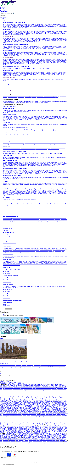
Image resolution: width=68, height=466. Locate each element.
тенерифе (7, 433)
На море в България (7, 205)
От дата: (1, 310)
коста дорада (47, 436)
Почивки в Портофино (30, 38)
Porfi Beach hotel (39, 165)
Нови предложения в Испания (29, 54)
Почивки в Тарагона (43, 61)
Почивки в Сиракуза (22, 40)
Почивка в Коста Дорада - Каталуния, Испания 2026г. (33, 46)
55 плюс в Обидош (19, 256)
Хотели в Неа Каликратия (20, 144)
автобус (30, 440)
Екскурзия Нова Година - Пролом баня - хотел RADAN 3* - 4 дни (44, 420)
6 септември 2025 (6, 243)
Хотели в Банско (6, 199)
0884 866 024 (2, 7)
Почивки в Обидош (21, 79)
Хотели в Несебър (59, 207)
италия (25, 433)
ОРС (16, 383)
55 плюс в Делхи (11, 300)
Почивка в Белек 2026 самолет (32, 177)
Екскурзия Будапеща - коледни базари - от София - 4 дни (40, 409)
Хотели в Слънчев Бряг (58, 208)
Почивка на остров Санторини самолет (16, 130)
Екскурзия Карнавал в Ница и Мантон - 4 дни (23, 398)
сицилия (11, 433)
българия (13, 440)
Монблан (21, 191)
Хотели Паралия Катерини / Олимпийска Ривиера (14, 151)
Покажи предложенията (4, 312)
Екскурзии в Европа (24, 183)
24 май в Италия (19, 34)
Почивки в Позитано (29, 41)
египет (62, 433)
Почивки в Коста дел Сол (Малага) (11, 63)
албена (37, 441)
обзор (27, 441)
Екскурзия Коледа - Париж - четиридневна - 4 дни (12, 414)
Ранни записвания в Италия (58, 31)
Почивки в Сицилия (51, 39)
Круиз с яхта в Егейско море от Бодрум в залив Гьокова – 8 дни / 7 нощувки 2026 (45, 116)
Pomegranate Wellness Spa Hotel (36, 164)
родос (56, 438)
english (54, 441)
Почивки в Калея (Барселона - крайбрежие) (23, 62)
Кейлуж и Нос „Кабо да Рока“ (16, 194)
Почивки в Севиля (35, 61)
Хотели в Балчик (12, 207)
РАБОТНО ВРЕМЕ (12, 442)
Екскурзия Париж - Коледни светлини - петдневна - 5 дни (23, 416)
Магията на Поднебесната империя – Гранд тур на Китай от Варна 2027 (38, 101)
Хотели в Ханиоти (6, 143)
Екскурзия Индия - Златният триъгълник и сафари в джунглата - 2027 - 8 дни (40, 402)
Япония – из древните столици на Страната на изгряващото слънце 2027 (35, 102)
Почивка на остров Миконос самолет (52, 129)
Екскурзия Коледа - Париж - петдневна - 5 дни (50, 412)
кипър (37, 435)
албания (51, 436)
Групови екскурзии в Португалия (9, 72)
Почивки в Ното (23, 39)
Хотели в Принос (9, 158)
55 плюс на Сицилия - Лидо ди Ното (43, 263)
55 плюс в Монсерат (58, 249)
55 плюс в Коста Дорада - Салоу (52, 248)
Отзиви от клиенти (3, 382)
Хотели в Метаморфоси (16, 148)
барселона (43, 433)
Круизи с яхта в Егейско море (9, 114)
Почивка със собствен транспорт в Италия (17, 32)
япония (7, 434)
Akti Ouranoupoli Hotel (27, 164)
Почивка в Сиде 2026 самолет (43, 177)
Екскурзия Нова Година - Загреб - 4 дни (24, 420)
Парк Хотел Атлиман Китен (44, 218)
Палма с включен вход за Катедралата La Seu (33, 188)
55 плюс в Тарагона (23, 250)
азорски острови (54, 440)
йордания (5, 437)
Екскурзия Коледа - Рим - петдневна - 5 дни (48, 413)
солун (7, 442)
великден (20, 437)
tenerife (14, 438)
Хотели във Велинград (7, 203)
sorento (38, 442)
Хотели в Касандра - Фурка (31, 144)
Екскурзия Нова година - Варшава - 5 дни (58, 409)
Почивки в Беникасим (37, 60)
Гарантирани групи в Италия (52, 33)
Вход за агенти (3, 17)
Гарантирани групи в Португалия (49, 74)
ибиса (42, 437)
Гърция (4, 120)
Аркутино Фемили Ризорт (59, 220)
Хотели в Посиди (13, 144)
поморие (40, 441)
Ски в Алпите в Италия (30, 31)
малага (60, 435)
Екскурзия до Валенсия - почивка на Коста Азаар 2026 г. (13, 46)
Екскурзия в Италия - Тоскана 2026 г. (26, 25)
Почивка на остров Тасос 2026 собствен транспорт (33, 130)
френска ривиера (43, 438)
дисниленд (43, 439)
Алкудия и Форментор (57, 189)
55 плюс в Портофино (32, 261)
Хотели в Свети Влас (36, 208)
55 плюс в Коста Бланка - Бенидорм (47, 250)
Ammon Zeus (7, 164)
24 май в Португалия (15, 75)
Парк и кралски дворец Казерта (57, 193)
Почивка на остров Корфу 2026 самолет (10, 129)
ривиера (4, 440)
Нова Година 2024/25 (7, 228)
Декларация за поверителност (5, 383)
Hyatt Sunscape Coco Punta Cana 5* (22, 111)
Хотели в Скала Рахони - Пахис (56, 157)
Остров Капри (22, 188)
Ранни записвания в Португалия (56, 72)
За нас (4, 381)
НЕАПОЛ (13, 436)
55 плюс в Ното (23, 262)
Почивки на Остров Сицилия (12, 40)
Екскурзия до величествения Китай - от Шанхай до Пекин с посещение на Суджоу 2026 (41, 96)
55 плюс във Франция (8, 284)
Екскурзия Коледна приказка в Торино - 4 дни (8, 410)
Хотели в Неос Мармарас (7, 148)
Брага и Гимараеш (12, 189)
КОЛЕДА (17, 436)
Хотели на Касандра (6, 134)
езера (41, 436)
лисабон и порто (35, 438)
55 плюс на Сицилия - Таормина (31, 263)
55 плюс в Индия (6, 298)
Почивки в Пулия (22, 38)
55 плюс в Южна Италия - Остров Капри (30, 264)
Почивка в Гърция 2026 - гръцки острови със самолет (15, 127)
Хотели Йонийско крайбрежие (57, 124)
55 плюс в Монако (7, 273)
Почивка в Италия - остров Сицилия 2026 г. (10, 26)
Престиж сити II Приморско (58, 218)
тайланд (9, 436)
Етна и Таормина (15, 192)
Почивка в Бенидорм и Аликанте (9, 62)
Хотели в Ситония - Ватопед (42, 149)
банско (42, 440)
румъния (5, 436)
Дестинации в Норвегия (8, 90)
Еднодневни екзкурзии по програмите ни (12, 186)
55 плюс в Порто (13, 256)
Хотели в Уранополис (27, 134)
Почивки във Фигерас (21, 61)
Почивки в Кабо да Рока (55, 79)
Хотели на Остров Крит (37, 138)
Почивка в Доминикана (8, 108)
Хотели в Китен (46, 207)
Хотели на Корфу (39, 124)
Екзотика (4, 92)
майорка (46, 433)
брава (46, 434)
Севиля (46, 188)
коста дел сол (51, 433)
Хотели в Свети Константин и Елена (60, 203)
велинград (23, 440)
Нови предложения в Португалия (36, 74)
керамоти (45, 442)
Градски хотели (6, 211)
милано (24, 437)
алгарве (26, 440)
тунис (44, 434)
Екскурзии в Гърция (27, 184)
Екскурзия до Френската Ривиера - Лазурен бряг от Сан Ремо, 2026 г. (15, 27)
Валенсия (33, 434)
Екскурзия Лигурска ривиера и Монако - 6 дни (37, 404)
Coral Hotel (51, 218)
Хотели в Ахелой (6, 207)
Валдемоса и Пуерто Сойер (48, 189)
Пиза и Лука (47, 191)
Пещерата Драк (64, 189)
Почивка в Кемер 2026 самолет (55, 177)
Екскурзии (4, 179)
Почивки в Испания (7, 50)
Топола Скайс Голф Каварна (45, 219)
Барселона (17, 191)
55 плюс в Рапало (36, 262)
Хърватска (48, 439)
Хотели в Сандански (27, 203)
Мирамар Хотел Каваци (34, 218)
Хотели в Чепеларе (26, 199)
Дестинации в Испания (8, 57)
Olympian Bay (59, 163)
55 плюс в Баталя (45, 256)
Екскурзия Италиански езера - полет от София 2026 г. (28, 26)
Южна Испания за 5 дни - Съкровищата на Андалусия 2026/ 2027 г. (45, 47)
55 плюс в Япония (7, 282)
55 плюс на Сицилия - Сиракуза (19, 263)
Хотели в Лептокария (47, 153)
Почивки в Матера (48, 38)
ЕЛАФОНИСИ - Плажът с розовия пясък (24, 193)
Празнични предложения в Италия (19, 31)
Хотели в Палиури (6, 144)
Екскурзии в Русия (43, 184)
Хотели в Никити (38, 148)
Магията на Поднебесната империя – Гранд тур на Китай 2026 (14, 96)
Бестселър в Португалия (59, 74)
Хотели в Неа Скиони (62, 143)
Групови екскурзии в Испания (8, 52)
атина (7, 440)
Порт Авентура (12, 191)
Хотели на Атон (20, 134)
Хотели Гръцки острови (8, 136)
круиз (43, 436)
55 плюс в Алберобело (58, 262)
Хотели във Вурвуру (24, 148)
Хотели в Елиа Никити (46, 148)
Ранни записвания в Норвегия (19, 86)
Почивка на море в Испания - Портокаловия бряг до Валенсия (42, 48)
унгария (48, 442)
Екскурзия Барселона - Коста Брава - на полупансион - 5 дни (42, 403)
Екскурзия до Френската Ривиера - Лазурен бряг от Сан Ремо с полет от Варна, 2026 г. (49, 25)
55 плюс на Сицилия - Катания (56, 263)
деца (39, 437)
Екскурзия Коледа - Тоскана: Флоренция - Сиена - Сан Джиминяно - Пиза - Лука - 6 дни (49, 418)
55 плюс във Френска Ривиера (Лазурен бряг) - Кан (51, 286)
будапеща (53, 437)
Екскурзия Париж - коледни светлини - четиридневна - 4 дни (50, 408)
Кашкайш (45, 79)
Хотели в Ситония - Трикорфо (31, 149)
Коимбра (49, 79)
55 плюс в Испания (36, 53)
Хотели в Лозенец (52, 207)
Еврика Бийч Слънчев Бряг (24, 219)
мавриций (34, 442)
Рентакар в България (6, 305)
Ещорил (61, 79)
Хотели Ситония (6, 146)
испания (59, 433)
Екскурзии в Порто (14, 79)
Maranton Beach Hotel (46, 164)
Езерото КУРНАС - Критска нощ (24, 192)
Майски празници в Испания (36, 52)
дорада (14, 434)
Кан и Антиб (9, 192)
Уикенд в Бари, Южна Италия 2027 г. (45, 26)
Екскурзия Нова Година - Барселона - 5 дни (30, 414)
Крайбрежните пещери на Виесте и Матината (25, 190)
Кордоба (53, 188)
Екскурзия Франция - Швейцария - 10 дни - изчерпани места (36, 432)
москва (57, 439)
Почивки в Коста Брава (23, 59)
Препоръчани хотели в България (10, 216)
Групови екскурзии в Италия (8, 31)
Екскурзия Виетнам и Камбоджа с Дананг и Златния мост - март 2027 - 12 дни (30, 399)
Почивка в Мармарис (11, 178)
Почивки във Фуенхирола (51, 61)
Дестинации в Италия (8, 36)
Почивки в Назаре (28, 79)
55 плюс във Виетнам (7, 289)
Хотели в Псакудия (31, 148)
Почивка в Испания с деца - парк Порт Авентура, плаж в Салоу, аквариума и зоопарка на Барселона (35, 390)
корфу (12, 437)
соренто (15, 433)
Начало (4, 314)
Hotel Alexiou (37, 162)
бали (17, 437)
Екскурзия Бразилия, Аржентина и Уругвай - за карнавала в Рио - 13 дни (21, 405)
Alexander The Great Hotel (52, 163)
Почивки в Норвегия (7, 84)
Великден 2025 (6, 234)
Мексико (18, 438)
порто (23, 434)
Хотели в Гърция (6, 122)
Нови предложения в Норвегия (22, 87)
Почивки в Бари (54, 40)
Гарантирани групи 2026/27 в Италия (9, 33)
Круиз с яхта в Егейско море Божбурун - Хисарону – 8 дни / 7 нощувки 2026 (16, 116)
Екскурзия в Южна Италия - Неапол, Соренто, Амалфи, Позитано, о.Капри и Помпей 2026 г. (17, 386)
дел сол (34, 441)
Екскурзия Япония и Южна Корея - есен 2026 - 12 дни (25, 400)
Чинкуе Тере (28, 191)
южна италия (28, 437)
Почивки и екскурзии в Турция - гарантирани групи (15, 168)
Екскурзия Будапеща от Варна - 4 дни (19, 402)
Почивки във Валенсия (28, 60)
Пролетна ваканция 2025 (8, 232)
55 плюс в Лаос (6, 291)
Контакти (7, 381)
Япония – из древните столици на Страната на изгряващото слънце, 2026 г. (49, 388)
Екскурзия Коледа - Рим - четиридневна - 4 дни (17, 412)
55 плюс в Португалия (40, 73)
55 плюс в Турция (7, 267)
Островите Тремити (13, 190)
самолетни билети (24, 442)
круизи (10, 440)
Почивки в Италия (7, 29)
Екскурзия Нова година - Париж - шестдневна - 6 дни (48, 414)
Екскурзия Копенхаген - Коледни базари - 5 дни (20, 409)
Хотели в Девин (14, 203)
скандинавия (52, 438)
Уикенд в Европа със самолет (39, 183)
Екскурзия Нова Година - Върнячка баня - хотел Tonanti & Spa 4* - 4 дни (46, 423)
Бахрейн (49, 434)
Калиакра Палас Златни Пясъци (39, 220)
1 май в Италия (25, 34)
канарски (11, 438)
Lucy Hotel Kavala (54, 165)
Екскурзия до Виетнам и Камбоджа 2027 (14, 102)
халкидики (61, 439)
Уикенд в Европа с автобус (50, 183)
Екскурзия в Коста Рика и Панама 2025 (10, 106)
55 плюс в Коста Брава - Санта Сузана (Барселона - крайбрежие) (23, 251)
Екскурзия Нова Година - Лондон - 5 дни (22, 415)
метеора (41, 442)
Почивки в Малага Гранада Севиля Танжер (49, 60)
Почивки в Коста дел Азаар (19, 60)
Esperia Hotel (21, 163)
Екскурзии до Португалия (10, 184)
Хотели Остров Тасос (7, 155)
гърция (29, 434)
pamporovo (30, 442)
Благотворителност (21, 383)
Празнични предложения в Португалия (22, 72)
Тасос (56, 437)
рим (36, 433)
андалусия (64, 435)
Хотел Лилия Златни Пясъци (34, 219)
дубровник (6, 439)
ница (40, 439)
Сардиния (15, 435)
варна (31, 435)
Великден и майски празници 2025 (11, 236)
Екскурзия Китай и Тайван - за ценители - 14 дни (45, 405)
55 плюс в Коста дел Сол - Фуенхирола (34, 250)
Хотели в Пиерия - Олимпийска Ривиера (35, 153)
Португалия (5, 64)
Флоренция (33, 191)
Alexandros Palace (6, 163)
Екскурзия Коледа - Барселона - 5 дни (32, 408)
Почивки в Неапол (12, 41)
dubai (33, 440)
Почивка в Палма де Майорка (57, 59)
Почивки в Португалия (8, 70)
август (39, 440)
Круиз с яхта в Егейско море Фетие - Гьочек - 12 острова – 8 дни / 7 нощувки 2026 (25, 119)
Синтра (33, 79)
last (5, 442)
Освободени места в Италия (21, 33)
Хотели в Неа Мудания (40, 144)
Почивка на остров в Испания (15, 53)
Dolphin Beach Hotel (61, 164)
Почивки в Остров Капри (20, 41)
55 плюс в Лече (17, 265)
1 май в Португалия (22, 75)
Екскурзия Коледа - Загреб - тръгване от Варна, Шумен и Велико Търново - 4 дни (22, 425)
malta (20, 440)
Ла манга (22, 435)
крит (25, 435)
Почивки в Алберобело (59, 39)
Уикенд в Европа (31, 183)
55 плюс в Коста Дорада (10, 252)
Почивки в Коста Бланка (60, 61)
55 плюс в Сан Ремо (29, 262)
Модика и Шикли (61, 190)
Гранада (43, 188)
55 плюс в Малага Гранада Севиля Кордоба (47, 249)
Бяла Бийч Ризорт (19, 220)
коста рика (24, 441)
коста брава (40, 434)
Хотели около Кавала (32, 124)
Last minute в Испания (46, 52)
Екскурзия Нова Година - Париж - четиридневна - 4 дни (17, 411)
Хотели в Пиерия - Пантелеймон (57, 153)
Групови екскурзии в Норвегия (8, 86)
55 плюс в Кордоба (18, 252)
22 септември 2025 (12, 243)
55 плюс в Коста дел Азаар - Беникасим (16, 249)
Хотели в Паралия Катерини (22, 124)
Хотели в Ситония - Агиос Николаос (19, 149)
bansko (45, 440)
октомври (18, 442)
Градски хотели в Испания (45, 53)
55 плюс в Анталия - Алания (14, 269)
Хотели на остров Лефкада (47, 124)
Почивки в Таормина (30, 40)
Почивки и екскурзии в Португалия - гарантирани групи (16, 66)
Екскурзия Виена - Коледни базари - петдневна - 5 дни (29, 413)
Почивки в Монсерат (12, 61)
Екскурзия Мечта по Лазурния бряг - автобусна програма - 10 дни (12, 408)
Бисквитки (13, 383)
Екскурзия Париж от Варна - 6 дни (8, 400)
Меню (3, 18)
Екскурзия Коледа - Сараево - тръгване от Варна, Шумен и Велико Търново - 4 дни (18, 421)
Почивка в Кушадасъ (19, 178)
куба (19, 435)
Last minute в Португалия (45, 72)
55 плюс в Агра (5, 300)
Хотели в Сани (34, 143)
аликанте (2, 439)
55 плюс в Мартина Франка (41, 261)
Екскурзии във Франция (35, 184)
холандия (61, 441)
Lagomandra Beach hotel (7, 165)
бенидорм (33, 437)
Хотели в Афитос (54, 143)
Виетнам (5, 435)
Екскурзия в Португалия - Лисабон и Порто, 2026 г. (41, 68)
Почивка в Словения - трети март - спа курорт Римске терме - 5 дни (40, 407)
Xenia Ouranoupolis (53, 164)
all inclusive (22, 439)
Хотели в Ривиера (29, 208)
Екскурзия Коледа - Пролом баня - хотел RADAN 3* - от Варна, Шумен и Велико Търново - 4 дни (25, 427)
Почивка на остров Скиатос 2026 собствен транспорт (52, 130)
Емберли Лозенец (16, 218)
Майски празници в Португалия (35, 72)
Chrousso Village (31, 162)
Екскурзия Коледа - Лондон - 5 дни (12, 413)
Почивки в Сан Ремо (30, 39)
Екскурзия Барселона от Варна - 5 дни (7, 398)
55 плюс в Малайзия (7, 295)
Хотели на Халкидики (7, 124)
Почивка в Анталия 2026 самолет (21, 177)
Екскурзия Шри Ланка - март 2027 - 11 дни (57, 397)
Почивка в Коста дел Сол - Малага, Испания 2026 (24, 47)
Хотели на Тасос (14, 124)
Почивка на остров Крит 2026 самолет (24, 129)
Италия (4, 20)
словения (65, 441)
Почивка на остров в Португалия (17, 73)
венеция (34, 435)
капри (15, 437)
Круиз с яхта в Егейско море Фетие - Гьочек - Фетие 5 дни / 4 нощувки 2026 (35, 118)
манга (17, 440)
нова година (29, 433)
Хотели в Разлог (33, 199)
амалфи (65, 434)
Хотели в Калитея (28, 143)
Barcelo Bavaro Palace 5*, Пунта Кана (9, 110)
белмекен (44, 441)
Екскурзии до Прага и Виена (52, 184)
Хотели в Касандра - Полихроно (50, 144)
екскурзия (52, 442)
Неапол (4, 188)
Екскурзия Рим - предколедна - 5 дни (34, 411)
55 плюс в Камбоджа (7, 302)
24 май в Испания (9, 55)
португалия (19, 433)
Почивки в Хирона (28, 61)
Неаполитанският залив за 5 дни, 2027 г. (59, 26)
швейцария (46, 435)
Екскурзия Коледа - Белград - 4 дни (6, 418)
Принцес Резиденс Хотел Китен (13, 219)
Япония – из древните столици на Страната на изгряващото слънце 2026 (45, 97)
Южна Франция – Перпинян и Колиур (36, 189)
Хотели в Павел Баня (43, 203)
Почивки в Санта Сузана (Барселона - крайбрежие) (40, 62)
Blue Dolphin (19, 162)
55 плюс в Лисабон (6, 256)
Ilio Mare (63, 162)
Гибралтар (49, 188)
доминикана (64, 437)
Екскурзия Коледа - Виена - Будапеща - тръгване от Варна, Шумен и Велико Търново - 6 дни (37, 428)
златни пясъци (18, 441)
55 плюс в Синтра (33, 256)
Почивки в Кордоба (31, 63)
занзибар (18, 439)
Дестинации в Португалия (9, 77)
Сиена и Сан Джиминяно (54, 191)
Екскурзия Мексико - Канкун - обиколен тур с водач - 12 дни (17, 404)
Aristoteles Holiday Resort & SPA (56, 162)
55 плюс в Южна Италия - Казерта (16, 264)
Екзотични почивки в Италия (41, 32)
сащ (28, 439)
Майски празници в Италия (40, 31)
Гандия (10, 439)
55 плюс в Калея (39, 251)
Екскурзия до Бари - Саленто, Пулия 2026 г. (40, 24)
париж (4, 434)
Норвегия (4, 80)
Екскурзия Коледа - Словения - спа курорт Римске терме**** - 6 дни (31, 424)
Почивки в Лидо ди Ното (38, 40)
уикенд (63, 438)
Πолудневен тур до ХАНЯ (35, 192)
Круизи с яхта (5, 112)
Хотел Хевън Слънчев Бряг (28, 220)
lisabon (37, 439)
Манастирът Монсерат (7, 194)
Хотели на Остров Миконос (28, 138)
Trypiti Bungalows (47, 162)
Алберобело (7, 190)
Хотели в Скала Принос (46, 157)
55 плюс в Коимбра (59, 256)
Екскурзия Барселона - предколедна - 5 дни (42, 416)
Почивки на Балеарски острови (46, 59)
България (4, 195)
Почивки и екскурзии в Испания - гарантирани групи (15, 44)
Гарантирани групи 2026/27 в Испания (57, 53)
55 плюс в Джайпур (18, 300)
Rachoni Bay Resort (25, 162)
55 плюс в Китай (6, 293)
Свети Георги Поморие (55, 219)
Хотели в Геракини (54, 148)
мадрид (1, 435)
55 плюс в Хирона (9, 250)
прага (20, 434)
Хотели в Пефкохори (20, 143)
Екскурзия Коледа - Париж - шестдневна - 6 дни (51, 411)
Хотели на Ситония (13, 134)
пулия (23, 433)
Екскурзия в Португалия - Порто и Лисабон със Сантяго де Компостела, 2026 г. (17, 68)
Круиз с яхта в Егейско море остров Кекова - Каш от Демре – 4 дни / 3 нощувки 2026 (43, 117)
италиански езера (61, 436)
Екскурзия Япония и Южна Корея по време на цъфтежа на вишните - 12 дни (46, 398)
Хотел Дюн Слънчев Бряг (50, 220)
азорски (1, 437)
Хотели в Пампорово (19, 199)
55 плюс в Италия (50, 32)
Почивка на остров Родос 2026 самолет (38, 129)
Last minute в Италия (49, 31)
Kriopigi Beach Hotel (13, 164)
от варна (26, 434)
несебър (56, 442)
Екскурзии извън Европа (15, 183)
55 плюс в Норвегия (29, 86)
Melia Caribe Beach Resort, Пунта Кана (49, 110)
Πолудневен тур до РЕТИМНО (46, 192)
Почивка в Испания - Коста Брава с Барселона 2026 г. (52, 46)
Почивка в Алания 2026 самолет (8, 177)
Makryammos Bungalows (47, 165)
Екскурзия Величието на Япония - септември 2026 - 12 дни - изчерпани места (48, 431)
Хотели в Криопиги (13, 143)
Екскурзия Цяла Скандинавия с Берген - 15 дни (18, 407)
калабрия (36, 440)
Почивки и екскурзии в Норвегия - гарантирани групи (15, 82)
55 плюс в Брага (39, 256)
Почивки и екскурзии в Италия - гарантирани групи (15, 22)
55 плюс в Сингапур (7, 277)
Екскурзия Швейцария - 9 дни (29, 406)
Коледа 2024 (5, 226)
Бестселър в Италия (61, 33)
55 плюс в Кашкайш (52, 256)
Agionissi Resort (26, 163)
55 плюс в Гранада (25, 252)
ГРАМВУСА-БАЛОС (48, 193)
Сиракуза (56, 190)
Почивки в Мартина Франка (40, 38)
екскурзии (60, 440)
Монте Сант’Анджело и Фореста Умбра (41, 190)
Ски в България (6, 197)
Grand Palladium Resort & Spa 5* (10, 111)
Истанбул (28, 435)
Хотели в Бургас (18, 207)
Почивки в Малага (15, 59)
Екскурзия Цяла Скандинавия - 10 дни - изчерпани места (22, 431)
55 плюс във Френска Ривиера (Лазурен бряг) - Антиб (32, 286)
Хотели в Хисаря (20, 203)
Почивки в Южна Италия (7, 38)
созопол (63, 440)
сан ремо (56, 435)
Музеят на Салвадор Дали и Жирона (22, 189)
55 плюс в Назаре (26, 256)
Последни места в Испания (18, 54)
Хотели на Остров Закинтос (17, 138)
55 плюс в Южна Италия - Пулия (21, 261)
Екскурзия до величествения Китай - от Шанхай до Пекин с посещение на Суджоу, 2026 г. (19, 388)
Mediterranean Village (6, 162)
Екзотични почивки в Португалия (30, 73)
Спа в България (6, 201)
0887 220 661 (2, 8)
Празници (4, 223)
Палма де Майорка (60, 434)
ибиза (66, 442)
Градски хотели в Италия (58, 32)
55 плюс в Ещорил (10, 257)
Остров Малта (51, 190)
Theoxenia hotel (21, 165)
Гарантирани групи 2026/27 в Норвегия (50, 86)
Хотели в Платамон (16, 153)
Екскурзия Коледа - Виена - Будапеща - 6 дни (8, 420)
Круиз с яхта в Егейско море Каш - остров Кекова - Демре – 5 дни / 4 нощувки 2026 (38, 395)
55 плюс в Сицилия (50, 262)
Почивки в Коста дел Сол (7, 59)
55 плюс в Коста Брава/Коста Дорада (48, 251)
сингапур (7, 438)
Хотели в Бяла (24, 207)
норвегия (50, 435)
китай (33, 433)
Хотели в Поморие (50, 203)
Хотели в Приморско (16, 208)
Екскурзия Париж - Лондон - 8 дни (6, 401)
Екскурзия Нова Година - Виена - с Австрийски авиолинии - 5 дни (43, 415)
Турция (4, 166)
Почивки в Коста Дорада (22, 63)
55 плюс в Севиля (16, 250)
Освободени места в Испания (8, 54)
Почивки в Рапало (37, 39)
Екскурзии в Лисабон (6, 79)
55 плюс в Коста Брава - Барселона (21, 248)
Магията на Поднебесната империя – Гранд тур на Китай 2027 (14, 101)
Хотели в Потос (22, 157)
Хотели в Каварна (39, 207)
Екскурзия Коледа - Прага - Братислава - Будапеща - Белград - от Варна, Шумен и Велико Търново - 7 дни (45, 419)
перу (1, 438)
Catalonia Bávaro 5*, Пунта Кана (22, 110)
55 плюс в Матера (49, 261)
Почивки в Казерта (60, 40)
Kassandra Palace (40, 163)
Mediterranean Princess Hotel (14, 163)
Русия (37, 437)
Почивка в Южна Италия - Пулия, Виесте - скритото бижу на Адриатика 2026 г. (17, 24)
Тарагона (24, 191)
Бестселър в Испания (50, 54)
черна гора (5, 441)
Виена (8, 435)
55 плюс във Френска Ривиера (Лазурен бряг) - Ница (12, 286)
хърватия (45, 437)
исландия (30, 441)
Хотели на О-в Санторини (7, 138)
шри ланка (14, 439)
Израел (9, 437)
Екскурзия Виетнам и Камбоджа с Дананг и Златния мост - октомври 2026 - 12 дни (51, 400)
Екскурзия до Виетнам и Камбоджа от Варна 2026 (22, 97)
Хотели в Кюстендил (35, 203)
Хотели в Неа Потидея (47, 143)
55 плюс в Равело (43, 262)
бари (39, 436)
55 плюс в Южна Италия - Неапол (44, 264)
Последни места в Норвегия (11, 87)
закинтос (26, 438)
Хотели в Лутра (40, 143)
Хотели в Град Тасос (15, 157)
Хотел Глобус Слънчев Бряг (8, 218)
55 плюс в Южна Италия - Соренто (9, 261)
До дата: (1, 311)
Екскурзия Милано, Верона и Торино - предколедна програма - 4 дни (30, 410)
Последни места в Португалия (24, 74)
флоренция (56, 436)
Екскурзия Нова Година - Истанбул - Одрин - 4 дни (23, 418)
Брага (36, 79)
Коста (4, 438)
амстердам (22, 438)
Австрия (30, 438)
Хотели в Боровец (12, 199)
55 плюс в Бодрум (6, 269)
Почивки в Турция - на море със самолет (12, 175)
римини (2, 436)
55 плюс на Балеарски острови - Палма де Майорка (37, 248)
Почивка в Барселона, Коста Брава (34, 59)
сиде (66, 440)
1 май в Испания (16, 55)
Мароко (11, 435)
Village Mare (42, 162)
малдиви (21, 436)
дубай (1, 434)
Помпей (65, 193)
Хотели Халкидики (7, 132)
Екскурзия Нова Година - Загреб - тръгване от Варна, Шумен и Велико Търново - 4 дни (40, 430)
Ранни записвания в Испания (55, 52)
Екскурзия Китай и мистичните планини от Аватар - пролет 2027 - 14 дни (16, 403)
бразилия (59, 437)
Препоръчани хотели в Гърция (10, 160)
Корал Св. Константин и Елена (10, 220)
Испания (4, 42)
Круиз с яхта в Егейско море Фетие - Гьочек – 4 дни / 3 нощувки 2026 (46, 394)
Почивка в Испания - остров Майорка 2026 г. (59, 385)
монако (30, 439)
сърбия (51, 439)
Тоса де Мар (60, 188)
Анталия (59, 438)
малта (65, 433)
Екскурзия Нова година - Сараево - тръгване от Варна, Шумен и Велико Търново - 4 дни (36, 429)
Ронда (8, 191)
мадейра (55, 433)
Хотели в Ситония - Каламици (53, 149)
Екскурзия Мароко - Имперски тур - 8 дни (39, 401)
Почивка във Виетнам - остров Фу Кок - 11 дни (22, 401)
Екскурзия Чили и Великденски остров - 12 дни (39, 397)
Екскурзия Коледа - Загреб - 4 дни (50, 427)
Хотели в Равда (22, 208)
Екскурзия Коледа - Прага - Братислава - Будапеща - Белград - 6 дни (12, 419)
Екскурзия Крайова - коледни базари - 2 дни (15, 422)
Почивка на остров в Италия (30, 32)
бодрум (48, 441)
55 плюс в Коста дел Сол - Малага (9, 248)
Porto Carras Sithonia (14, 165)
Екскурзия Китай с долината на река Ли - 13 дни (21, 397)
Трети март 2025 (6, 230)
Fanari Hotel (46, 163)
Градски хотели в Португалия (50, 73)
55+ (3, 244)
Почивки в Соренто (15, 38)
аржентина (13, 441)
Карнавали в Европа (59, 183)
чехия (48, 438)
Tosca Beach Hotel (13, 162)
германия (49, 437)
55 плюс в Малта (6, 271)
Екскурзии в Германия (62, 184)
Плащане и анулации (17, 382)
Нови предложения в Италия (41, 33)
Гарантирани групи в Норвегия (34, 87)
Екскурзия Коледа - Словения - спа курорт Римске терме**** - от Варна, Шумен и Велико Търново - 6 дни (42, 422)
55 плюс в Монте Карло (13, 275)
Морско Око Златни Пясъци (24, 218)
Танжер (56, 188)
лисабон (38, 433)
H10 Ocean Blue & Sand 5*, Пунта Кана (35, 110)
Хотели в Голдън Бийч (37, 157)
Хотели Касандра (7, 141)
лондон (31, 436)
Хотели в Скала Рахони (16, 158)
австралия (2, 442)
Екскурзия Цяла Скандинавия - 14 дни (60, 407)
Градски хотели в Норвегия (38, 86)
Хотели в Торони (9, 149)
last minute (35, 436)
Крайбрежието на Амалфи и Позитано (12, 188)
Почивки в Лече (36, 41)
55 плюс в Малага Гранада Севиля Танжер (31, 249)
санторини (41, 435)
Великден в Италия (12, 34)
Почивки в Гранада (38, 63)
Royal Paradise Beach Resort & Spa (30, 165)
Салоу (26, 439)
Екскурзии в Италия (19, 184)
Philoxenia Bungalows (33, 163)
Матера (4, 190)
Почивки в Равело (44, 39)
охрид (54, 439)
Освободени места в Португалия (13, 74)
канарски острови (26, 436)
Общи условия (10, 382)
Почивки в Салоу (11, 60)
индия (53, 435)
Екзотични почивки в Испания (27, 53)
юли (1, 441)
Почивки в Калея (53, 62)
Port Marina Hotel (20, 164)
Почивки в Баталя (40, 79)
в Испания (29, 52)
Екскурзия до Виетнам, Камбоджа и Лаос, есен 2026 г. (34, 389)
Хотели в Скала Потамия (7, 157)
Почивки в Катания (46, 40)
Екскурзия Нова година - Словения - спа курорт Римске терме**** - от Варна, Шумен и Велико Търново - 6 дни (30, 426)
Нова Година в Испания (58, 54)
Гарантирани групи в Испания (40, 54)
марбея (34, 439)
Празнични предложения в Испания (20, 52)
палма (36, 434)
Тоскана (10, 434)
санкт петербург (61, 442)
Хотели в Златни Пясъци (31, 207)
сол (52, 434)
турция (17, 434)
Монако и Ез (61, 191)
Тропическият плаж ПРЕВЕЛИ (38, 193)
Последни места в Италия (31, 33)
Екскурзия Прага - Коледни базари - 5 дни (34, 412)
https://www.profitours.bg (29, 460)
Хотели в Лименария (29, 157)
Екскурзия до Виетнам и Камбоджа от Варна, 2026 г (22, 396)
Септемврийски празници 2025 (10, 241)
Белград (58, 441)
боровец (51, 441)
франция (55, 434)
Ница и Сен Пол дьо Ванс (40, 191)
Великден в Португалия (7, 75)
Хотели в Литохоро (23, 153)
